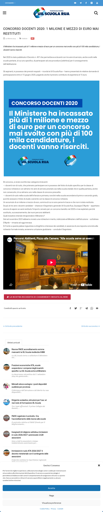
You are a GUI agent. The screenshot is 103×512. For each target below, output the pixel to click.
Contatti (60, 509)
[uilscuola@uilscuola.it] (75, 3)
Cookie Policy (44, 509)
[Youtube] (97, 3)
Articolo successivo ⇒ (90, 326)
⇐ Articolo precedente (12, 326)
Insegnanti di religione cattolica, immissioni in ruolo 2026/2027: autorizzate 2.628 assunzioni (30, 435)
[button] (99, 465)
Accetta (51, 488)
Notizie (24, 38)
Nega (51, 495)
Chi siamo (9, 3)
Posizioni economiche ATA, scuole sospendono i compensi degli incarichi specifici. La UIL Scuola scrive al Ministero (29, 368)
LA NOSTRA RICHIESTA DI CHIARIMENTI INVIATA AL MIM (39, 297)
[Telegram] (80, 3)
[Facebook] (86, 3)
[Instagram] (91, 3)
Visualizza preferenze (51, 503)
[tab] (13, 342)
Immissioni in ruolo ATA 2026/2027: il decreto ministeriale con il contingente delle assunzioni (30, 454)
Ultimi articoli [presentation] (13, 342)
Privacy (53, 509)
